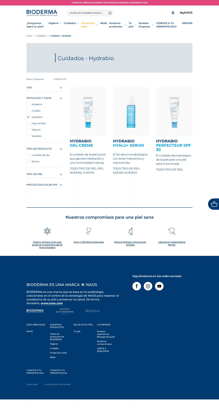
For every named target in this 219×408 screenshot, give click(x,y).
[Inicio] (42, 13)
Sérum (36, 161)
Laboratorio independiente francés (171, 243)
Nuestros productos (115, 25)
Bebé (52, 357)
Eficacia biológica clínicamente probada (130, 243)
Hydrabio (37, 117)
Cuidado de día (40, 155)
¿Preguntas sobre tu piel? (35, 25)
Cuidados (70, 23)
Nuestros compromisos (104, 342)
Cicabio (36, 110)
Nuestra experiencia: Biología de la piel (106, 334)
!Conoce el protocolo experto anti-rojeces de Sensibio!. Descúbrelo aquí (109, 3)
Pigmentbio (39, 123)
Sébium (36, 129)
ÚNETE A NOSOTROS (103, 349)
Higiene (54, 23)
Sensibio (37, 136)
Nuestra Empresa (144, 25)
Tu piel (131, 25)
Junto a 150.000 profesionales (89, 242)
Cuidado (54, 348)
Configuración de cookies (57, 384)
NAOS (30, 331)
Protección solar (58, 352)
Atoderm (37, 104)
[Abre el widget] (213, 204)
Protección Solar (88, 25)
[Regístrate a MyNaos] (186, 13)
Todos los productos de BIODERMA (57, 337)
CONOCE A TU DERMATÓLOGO (35, 371)
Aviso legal (32, 384)
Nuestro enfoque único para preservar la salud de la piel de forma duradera (47, 245)
